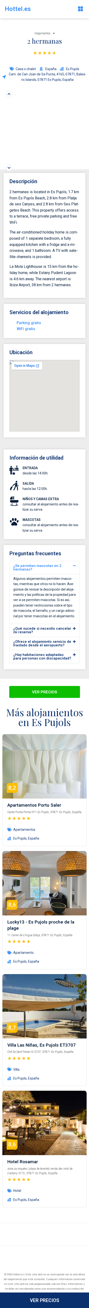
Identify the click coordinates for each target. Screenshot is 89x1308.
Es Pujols (20, 838)
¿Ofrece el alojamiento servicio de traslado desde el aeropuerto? (42, 643)
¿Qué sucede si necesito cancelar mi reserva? (42, 630)
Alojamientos (42, 33)
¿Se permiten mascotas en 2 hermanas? (37, 567)
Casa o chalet (26, 69)
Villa (16, 1069)
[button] (80, 9)
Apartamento (23, 953)
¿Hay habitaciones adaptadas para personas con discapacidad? (42, 656)
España (33, 838)
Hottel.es (18, 8)
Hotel (17, 1191)
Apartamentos (24, 829)
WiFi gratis (26, 329)
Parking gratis (29, 323)
